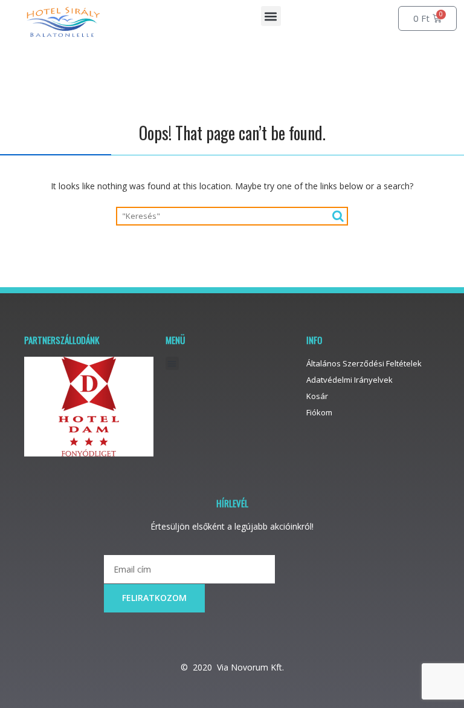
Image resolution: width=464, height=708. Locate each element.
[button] (271, 16)
